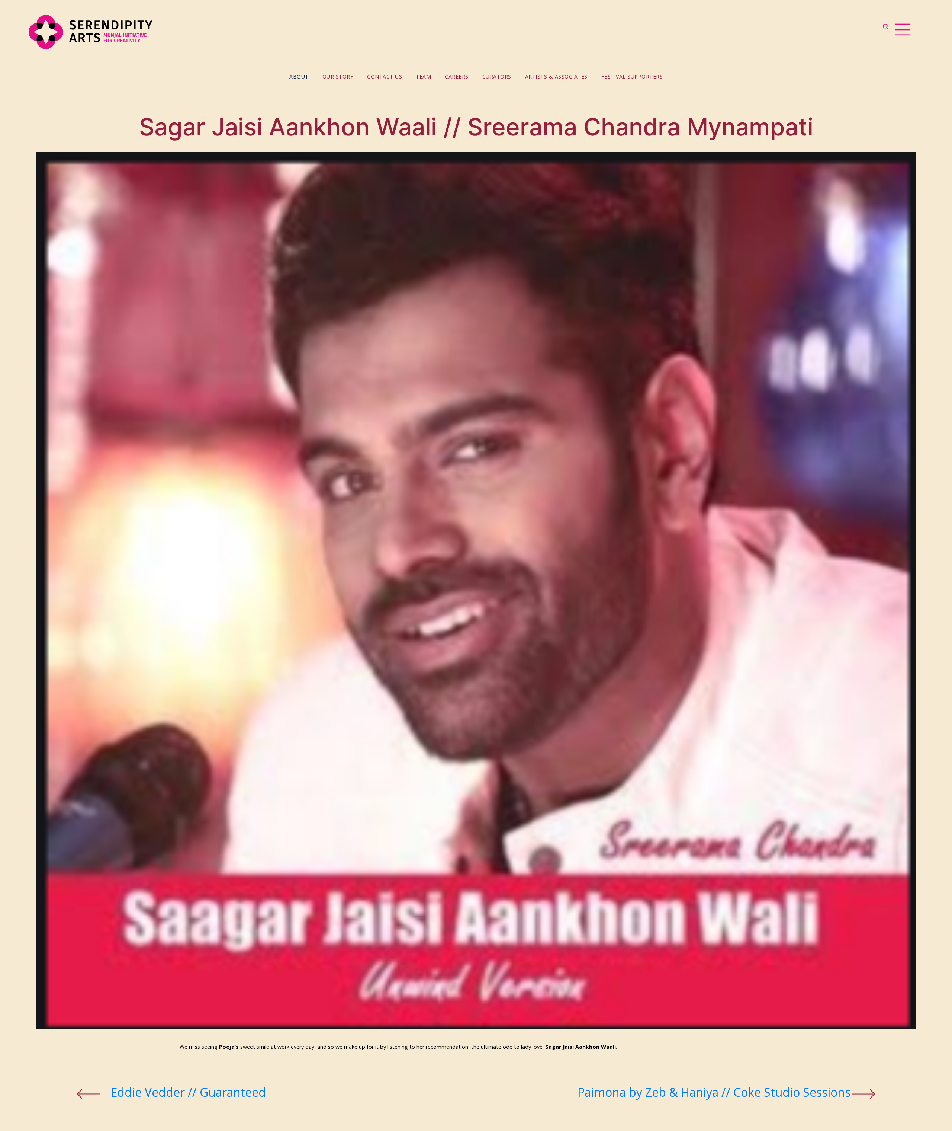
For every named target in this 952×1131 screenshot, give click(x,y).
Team (423, 76)
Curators (496, 76)
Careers (457, 76)
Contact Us (384, 76)
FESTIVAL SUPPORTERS (632, 76)
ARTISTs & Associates (556, 76)
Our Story (338, 76)
